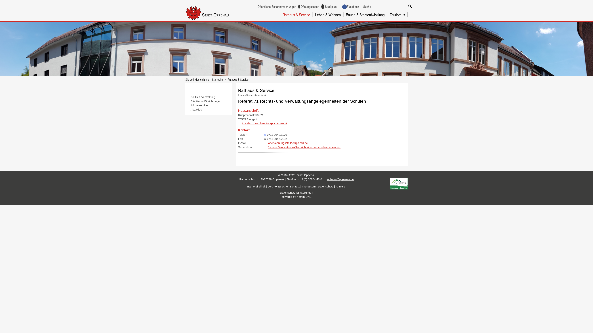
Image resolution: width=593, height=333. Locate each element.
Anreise (340, 186)
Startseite (217, 79)
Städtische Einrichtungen (206, 101)
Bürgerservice (199, 105)
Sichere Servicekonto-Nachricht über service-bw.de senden (304, 147)
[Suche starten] (410, 6)
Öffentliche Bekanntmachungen (276, 7)
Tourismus (397, 14)
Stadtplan (331, 7)
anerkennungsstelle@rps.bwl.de (288, 143)
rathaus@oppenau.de (340, 179)
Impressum (309, 186)
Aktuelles (196, 109)
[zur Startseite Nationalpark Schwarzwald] (399, 188)
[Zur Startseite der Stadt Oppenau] (213, 20)
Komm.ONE (304, 196)
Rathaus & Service (296, 14)
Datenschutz (325, 186)
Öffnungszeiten (310, 7)
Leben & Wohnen (328, 14)
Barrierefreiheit (256, 186)
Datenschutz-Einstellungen (296, 192)
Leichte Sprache (278, 186)
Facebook (353, 7)
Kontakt (295, 186)
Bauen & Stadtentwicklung (365, 14)
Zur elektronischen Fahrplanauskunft (264, 123)
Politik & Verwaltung (203, 97)
